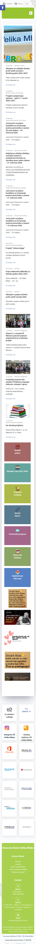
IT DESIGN (27, 940)
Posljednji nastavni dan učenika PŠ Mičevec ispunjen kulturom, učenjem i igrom (17, 382)
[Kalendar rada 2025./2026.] (17, 467)
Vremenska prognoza (17, 534)
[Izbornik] (30, 13)
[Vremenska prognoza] (17, 530)
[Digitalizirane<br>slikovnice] (17, 572)
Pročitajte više (10, 85)
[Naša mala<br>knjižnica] (17, 551)
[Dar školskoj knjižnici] (18, 411)
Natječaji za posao (20, 120)
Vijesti (22, 65)
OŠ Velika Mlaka (27, 936)
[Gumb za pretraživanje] (32, 4)
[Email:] (18, 915)
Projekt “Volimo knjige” (15, 248)
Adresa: (18, 889)
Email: (18, 918)
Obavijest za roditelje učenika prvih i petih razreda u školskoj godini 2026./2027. (18, 70)
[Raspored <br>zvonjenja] (17, 488)
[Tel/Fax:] (18, 899)
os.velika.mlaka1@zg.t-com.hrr (18, 920)
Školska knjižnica (17, 245)
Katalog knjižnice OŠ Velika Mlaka (26, 737)
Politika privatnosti (18, 872)
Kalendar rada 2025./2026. (17, 471)
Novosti (17, 65)
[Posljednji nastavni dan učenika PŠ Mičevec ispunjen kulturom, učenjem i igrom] (18, 367)
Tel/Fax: (18, 902)
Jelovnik (18, 864)
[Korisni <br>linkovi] (17, 509)
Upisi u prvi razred (17, 93)
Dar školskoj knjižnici (14, 425)
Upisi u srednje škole (18, 867)
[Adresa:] (18, 886)
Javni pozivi (9, 120)
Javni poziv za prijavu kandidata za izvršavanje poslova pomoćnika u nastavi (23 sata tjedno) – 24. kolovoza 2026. (17, 128)
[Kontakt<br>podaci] (17, 446)
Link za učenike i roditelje (18, 869)
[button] (2, 7)
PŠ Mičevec (23, 330)
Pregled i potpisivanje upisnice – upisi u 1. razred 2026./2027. (16, 98)
